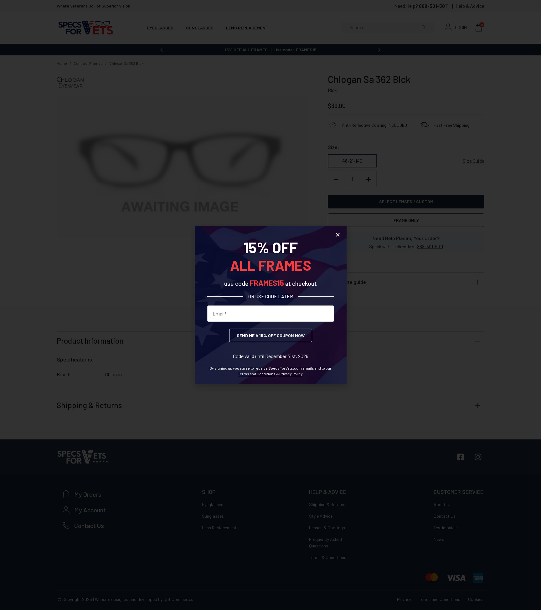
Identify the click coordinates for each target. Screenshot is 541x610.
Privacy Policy (290, 374)
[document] (270, 305)
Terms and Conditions (257, 374)
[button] (337, 234)
